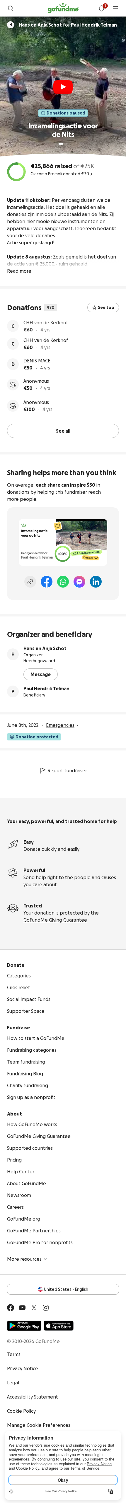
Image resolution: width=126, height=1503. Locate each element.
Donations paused (66, 113)
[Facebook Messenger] (79, 580)
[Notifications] (101, 8)
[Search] (10, 8)
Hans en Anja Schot (45, 647)
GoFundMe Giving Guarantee (55, 919)
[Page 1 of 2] (61, 144)
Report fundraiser (67, 769)
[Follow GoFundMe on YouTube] (22, 1307)
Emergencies (60, 724)
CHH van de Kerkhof (45, 323)
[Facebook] (46, 580)
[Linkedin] (96, 580)
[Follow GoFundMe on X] (34, 1307)
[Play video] (63, 87)
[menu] (115, 8)
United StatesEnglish (66, 1288)
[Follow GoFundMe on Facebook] (10, 1307)
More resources (24, 1258)
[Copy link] (30, 580)
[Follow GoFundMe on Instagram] (46, 1307)
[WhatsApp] (63, 580)
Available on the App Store (59, 1325)
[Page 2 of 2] (66, 144)
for (68, 24)
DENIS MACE (36, 363)
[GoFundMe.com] (63, 8)
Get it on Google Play (24, 1325)
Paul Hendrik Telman (46, 687)
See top (106, 307)
